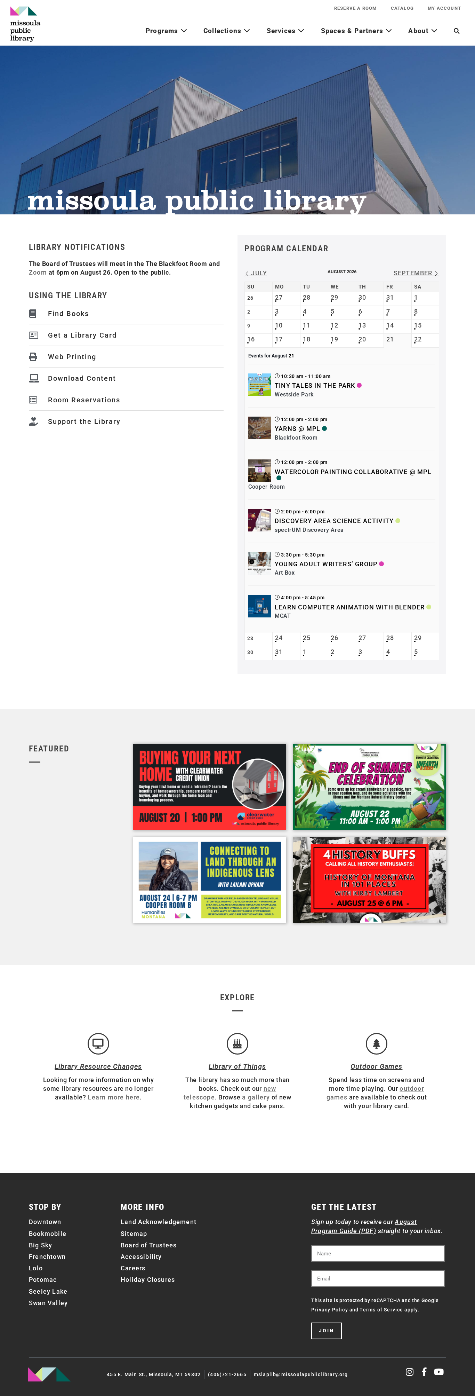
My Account (444, 8)
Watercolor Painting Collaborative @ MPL (353, 471)
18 (307, 339)
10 (279, 325)
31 (390, 297)
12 (334, 325)
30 (362, 297)
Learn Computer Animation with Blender (350, 607)
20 (362, 339)
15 (418, 325)
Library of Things (237, 1066)
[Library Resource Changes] (98, 1044)
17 (279, 339)
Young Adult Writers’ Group (326, 564)
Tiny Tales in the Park (315, 385)
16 (251, 339)
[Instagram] (410, 1371)
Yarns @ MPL (297, 428)
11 (307, 325)
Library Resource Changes (98, 1066)
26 (334, 637)
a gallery (256, 1097)
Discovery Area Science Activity (334, 521)
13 (362, 325)
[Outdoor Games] (376, 1044)
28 (307, 297)
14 (390, 325)
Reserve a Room (355, 8)
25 (307, 637)
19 (334, 339)
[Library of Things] (237, 1044)
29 (334, 297)
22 (418, 339)
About (419, 31)
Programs (163, 31)
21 (390, 339)
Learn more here (114, 1097)
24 (279, 637)
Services (282, 31)
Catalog (402, 8)
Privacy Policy (329, 1309)
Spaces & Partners (353, 31)
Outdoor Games (376, 1066)
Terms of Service (381, 1309)
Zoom (38, 272)
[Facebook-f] (424, 1371)
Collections (223, 31)
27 (279, 297)
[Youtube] (439, 1371)
